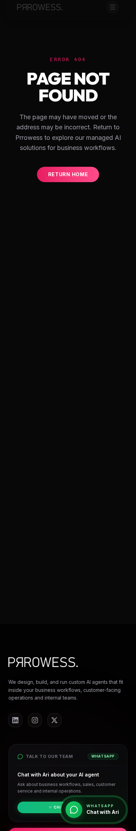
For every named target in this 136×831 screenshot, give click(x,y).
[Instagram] (35, 720)
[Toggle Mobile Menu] (112, 7)
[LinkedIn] (15, 720)
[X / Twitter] (54, 720)
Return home (68, 174)
